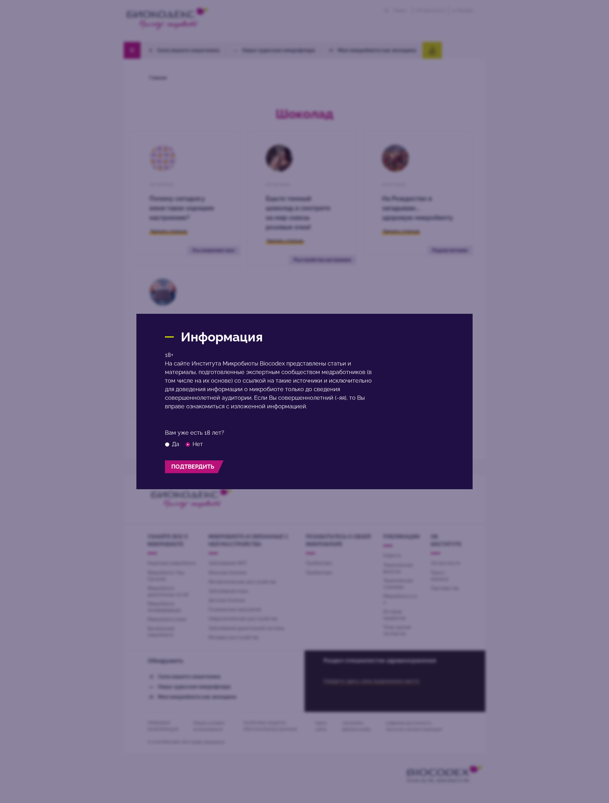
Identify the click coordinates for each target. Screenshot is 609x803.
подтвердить (192, 466)
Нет (198, 444)
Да (175, 444)
